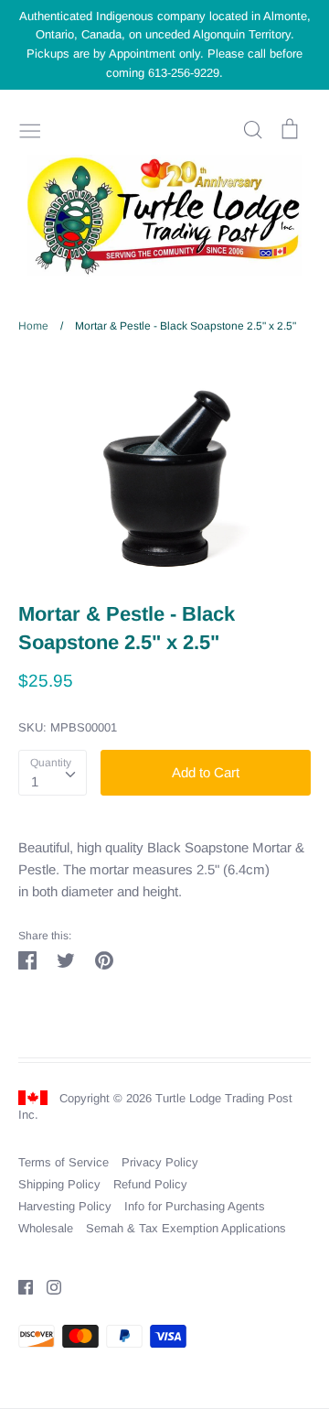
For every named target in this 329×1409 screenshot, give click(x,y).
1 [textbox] (34, 781)
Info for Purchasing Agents (194, 1206)
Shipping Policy (59, 1184)
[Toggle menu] (30, 129)
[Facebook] (19, 1286)
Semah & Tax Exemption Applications (186, 1228)
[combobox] (52, 773)
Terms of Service (63, 1162)
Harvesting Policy (64, 1206)
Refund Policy (150, 1184)
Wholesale (45, 1228)
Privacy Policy (160, 1162)
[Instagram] (47, 1286)
